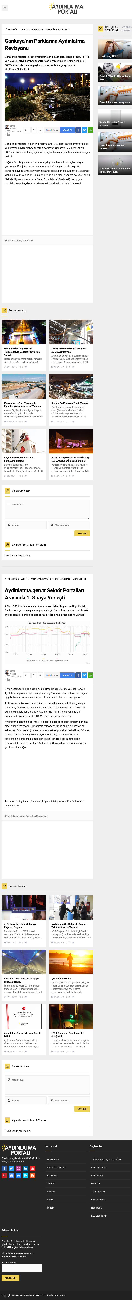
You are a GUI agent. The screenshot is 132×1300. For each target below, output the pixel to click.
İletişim (50, 1207)
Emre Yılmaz (13, 127)
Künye (50, 1199)
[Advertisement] (47, 209)
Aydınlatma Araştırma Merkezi (106, 1159)
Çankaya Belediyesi (24, 240)
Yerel (23, 29)
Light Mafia (97, 1175)
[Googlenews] (11, 1175)
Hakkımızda (53, 1159)
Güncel (24, 578)
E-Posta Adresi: (9, 1262)
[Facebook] (4, 1168)
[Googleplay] (25, 1175)
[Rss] (32, 1175)
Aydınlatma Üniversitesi (36, 816)
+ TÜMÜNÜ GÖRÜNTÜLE (126, 29)
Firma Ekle (52, 1175)
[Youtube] (32, 1168)
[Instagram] (18, 1168)
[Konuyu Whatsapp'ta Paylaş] (91, 130)
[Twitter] (11, 1168)
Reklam (51, 1191)
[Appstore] (18, 1175)
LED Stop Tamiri (99, 1215)
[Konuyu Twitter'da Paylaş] (84, 130)
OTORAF (95, 1183)
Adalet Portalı (98, 1191)
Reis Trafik (96, 1207)
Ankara (11, 240)
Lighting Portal (98, 1167)
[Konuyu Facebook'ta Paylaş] (78, 130)
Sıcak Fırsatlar (98, 1199)
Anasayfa (12, 29)
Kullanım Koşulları (56, 1167)
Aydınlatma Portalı (16, 816)
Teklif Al (51, 1183)
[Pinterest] (4, 1175)
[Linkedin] (25, 1168)
